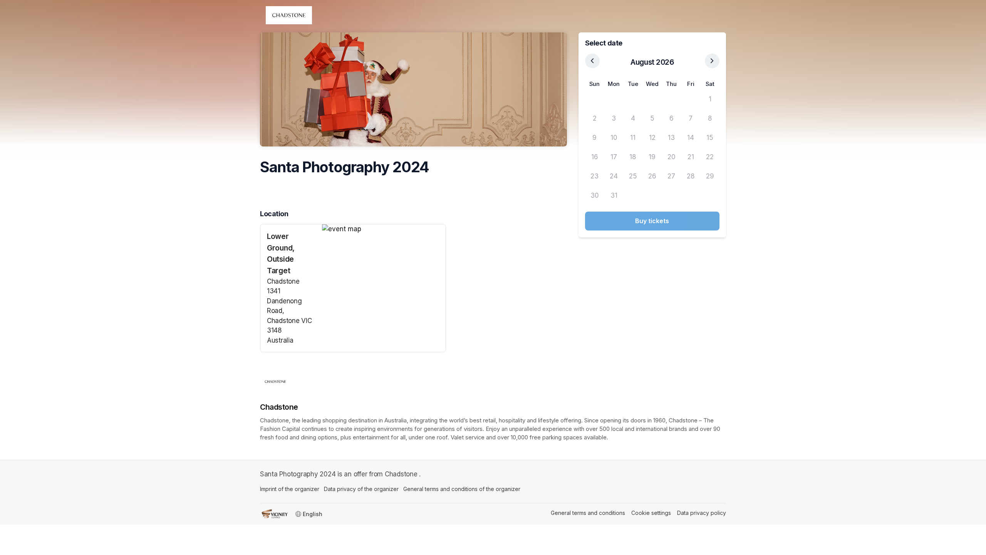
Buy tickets (652, 221)
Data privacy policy (701, 513)
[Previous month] (592, 61)
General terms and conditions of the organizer (461, 489)
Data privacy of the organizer (361, 489)
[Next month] (712, 61)
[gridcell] (594, 99)
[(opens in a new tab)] (384, 229)
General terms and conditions (588, 513)
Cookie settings (651, 513)
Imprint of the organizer (289, 489)
